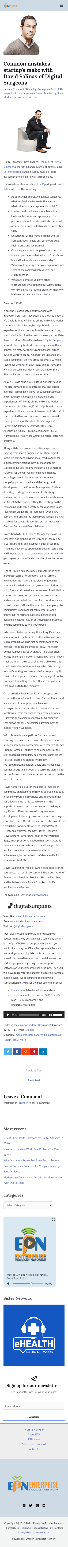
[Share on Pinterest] (34, 1051)
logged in (23, 1102)
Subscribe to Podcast (34, 1444)
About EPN (34, 1434)
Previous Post (34, 1070)
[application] (34, 1014)
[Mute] (50, 1015)
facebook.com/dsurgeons (30, 921)
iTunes (15, 990)
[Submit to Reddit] (25, 1051)
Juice (14, 995)
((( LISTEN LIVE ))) (34, 1429)
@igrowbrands (39, 894)
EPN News (34, 1439)
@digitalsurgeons (23, 926)
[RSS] (44, 1505)
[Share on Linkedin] (43, 1051)
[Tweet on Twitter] (8, 1051)
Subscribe (34, 1416)
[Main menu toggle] (61, 5)
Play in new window (25, 1024)
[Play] (8, 1015)
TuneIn (7, 1039)
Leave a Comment (13, 89)
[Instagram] (37, 1505)
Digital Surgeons (53, 340)
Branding (31, 89)
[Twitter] (30, 1505)
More (23, 1039)
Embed (30, 1029)
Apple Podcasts (24, 1034)
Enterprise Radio (47, 89)
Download (44, 1024)
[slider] (58, 1014)
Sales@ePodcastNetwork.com (34, 1532)
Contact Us (34, 1449)
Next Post (34, 1080)
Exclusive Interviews (23, 93)
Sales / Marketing (46, 93)
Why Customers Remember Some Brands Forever (31, 1160)
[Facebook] (24, 1505)
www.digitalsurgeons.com (30, 916)
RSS (15, 1039)
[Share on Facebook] (17, 1051)
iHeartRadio (53, 1034)
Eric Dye (42, 184)
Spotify (39, 1034)
